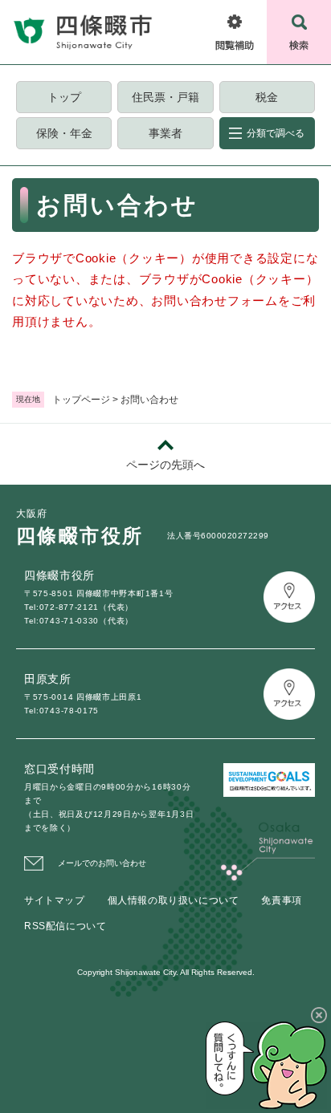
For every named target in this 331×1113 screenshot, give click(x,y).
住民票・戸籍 (165, 97)
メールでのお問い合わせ (102, 863)
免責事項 (281, 900)
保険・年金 (64, 133)
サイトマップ (54, 900)
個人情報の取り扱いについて (173, 900)
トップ (64, 97)
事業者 (165, 133)
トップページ (81, 399)
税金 (266, 97)
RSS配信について (65, 926)
